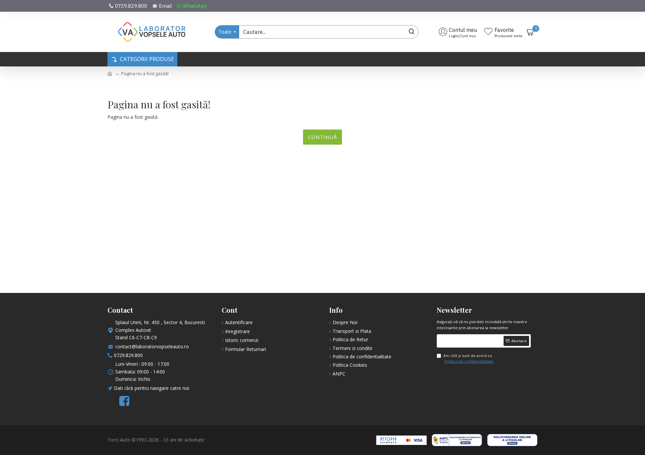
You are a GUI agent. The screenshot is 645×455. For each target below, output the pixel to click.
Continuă (322, 137)
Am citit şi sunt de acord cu (468, 358)
